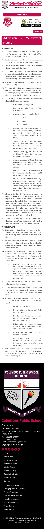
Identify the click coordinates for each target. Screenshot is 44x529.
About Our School (10, 460)
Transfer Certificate (11, 474)
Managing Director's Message (14, 489)
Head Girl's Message (11, 502)
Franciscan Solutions (22, 523)
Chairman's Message (11, 485)
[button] (38, 31)
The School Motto (10, 464)
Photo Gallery (9, 506)
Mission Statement (10, 467)
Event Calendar (9, 477)
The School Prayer (10, 470)
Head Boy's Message (11, 499)
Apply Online (22, 14)
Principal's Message (11, 492)
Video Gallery (9, 509)
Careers (7, 481)
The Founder (8, 457)
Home (6, 453)
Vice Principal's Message (13, 495)
